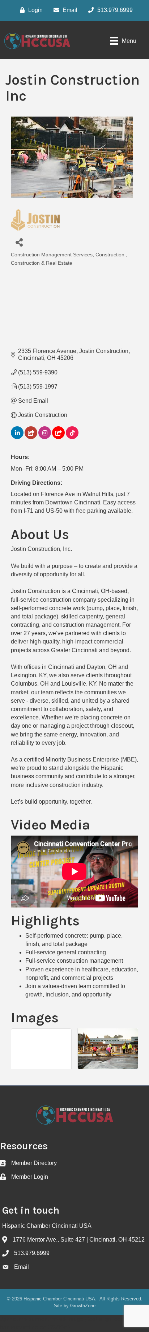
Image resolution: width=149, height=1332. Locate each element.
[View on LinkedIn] (17, 437)
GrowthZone (82, 1305)
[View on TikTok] (72, 437)
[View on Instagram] (44, 437)
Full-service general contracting (65, 952)
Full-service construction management (74, 961)
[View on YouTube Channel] (58, 437)
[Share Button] (19, 242)
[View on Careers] (31, 437)
